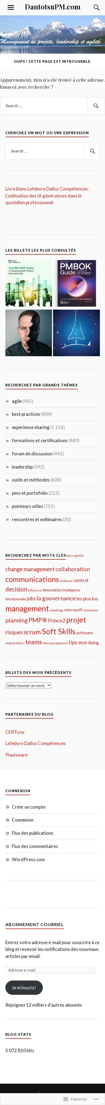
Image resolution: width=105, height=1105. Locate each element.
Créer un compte (29, 807)
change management (30, 569)
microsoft (73, 609)
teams (33, 642)
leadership (22, 467)
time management (55, 643)
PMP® (38, 620)
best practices (26, 414)
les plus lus (87, 598)
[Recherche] (91, 7)
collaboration (72, 569)
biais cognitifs (75, 555)
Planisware (16, 755)
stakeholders (14, 643)
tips (73, 642)
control (81, 580)
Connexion (22, 820)
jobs (31, 598)
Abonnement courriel (34, 924)
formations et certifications (40, 440)
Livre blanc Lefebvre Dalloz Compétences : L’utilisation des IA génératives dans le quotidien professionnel (47, 195)
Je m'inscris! (24, 987)
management (27, 608)
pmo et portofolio (30, 493)
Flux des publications (32, 833)
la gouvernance (56, 598)
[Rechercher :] (52, 106)
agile (17, 401)
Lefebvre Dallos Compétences (35, 743)
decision (16, 589)
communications (32, 579)
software (84, 632)
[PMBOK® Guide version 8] (76, 284)
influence (35, 590)
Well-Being (88, 642)
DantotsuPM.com (52, 6)
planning (16, 620)
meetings (57, 610)
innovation (52, 589)
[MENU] (10, 7)
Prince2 (56, 620)
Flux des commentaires (35, 846)
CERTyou (14, 732)
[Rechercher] (96, 106)
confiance (66, 581)
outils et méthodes (31, 480)
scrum (32, 632)
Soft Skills (58, 631)
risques (14, 632)
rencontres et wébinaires (37, 519)
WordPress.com (28, 859)
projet (76, 619)
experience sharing (31, 427)
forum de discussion (32, 453)
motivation (90, 610)
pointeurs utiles (27, 506)
